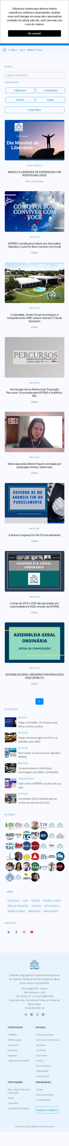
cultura (36, 906)
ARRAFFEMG (34, 911)
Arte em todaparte (18, 906)
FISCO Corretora (43, 1065)
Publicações (20, 90)
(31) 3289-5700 (45, 996)
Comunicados (50, 90)
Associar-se (13, 1045)
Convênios (41, 1050)
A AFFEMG (12, 1034)
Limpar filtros (34, 109)
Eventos (39, 1060)
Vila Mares (13, 901)
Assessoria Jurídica (45, 1034)
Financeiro (12, 1050)
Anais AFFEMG (51, 911)
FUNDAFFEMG (42, 1071)
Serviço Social (42, 1076)
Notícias (20, 99)
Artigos (50, 99)
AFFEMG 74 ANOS (16, 911)
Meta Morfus (52, 906)
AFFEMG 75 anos (52, 901)
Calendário (13, 1103)
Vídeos (11, 1097)
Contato (39, 1089)
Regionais (12, 1055)
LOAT (25, 901)
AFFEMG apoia (14, 1039)
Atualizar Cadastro (47, 1110)
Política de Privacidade (18, 1060)
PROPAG (36, 901)
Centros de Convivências (47, 1039)
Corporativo (41, 1055)
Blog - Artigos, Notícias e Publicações (19, 1091)
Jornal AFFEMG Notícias (18, 1108)
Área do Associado (45, 1094)
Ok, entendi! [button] (34, 33)
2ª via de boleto (43, 1099)
